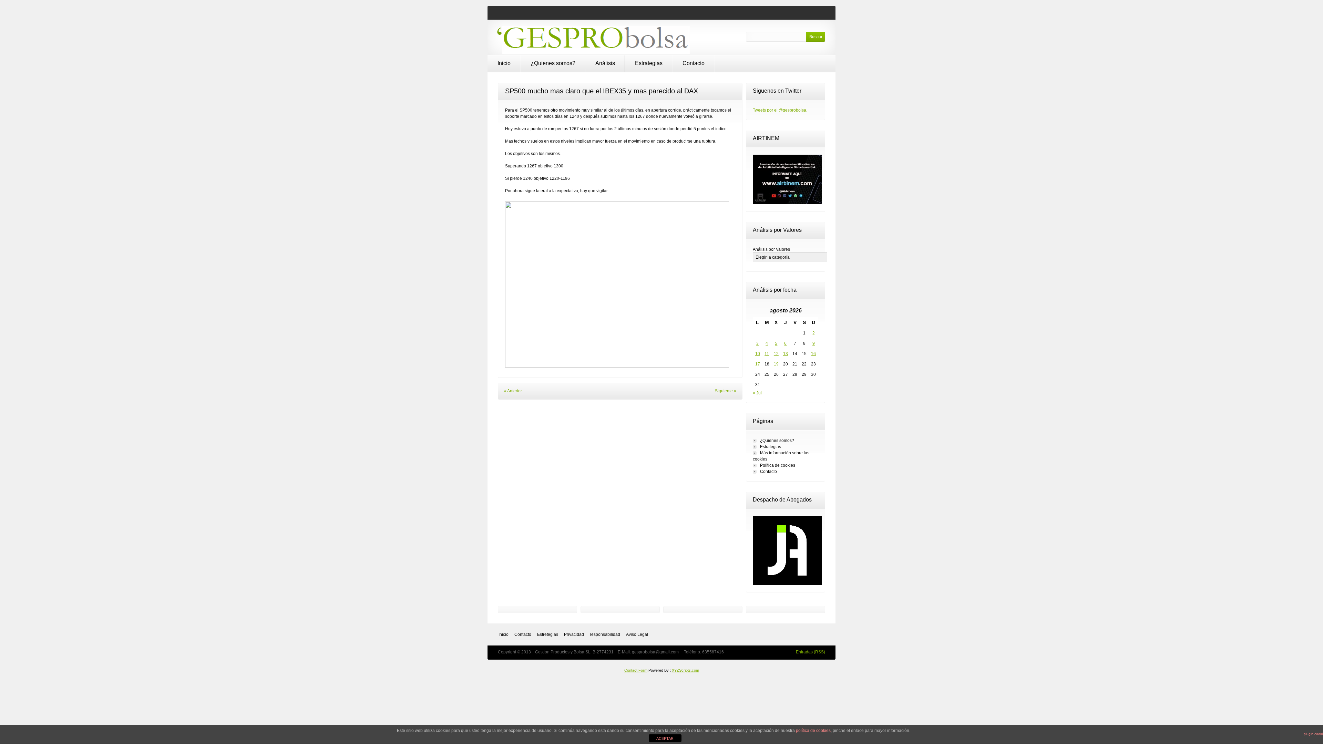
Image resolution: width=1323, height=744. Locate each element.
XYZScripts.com (685, 670)
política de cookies (813, 730)
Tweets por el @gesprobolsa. (780, 110)
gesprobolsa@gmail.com (656, 652)
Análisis (605, 63)
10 (757, 353)
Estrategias (649, 63)
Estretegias (547, 634)
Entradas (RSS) (810, 652)
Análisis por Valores (771, 249)
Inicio (504, 63)
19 (776, 364)
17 (757, 364)
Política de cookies (777, 465)
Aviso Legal (637, 634)
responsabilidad (605, 634)
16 (813, 353)
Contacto (694, 63)
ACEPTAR (665, 738)
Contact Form (635, 670)
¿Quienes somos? (553, 63)
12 (776, 353)
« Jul (757, 393)
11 (767, 353)
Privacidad (574, 634)
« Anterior (513, 391)
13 (785, 353)
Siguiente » (725, 391)
